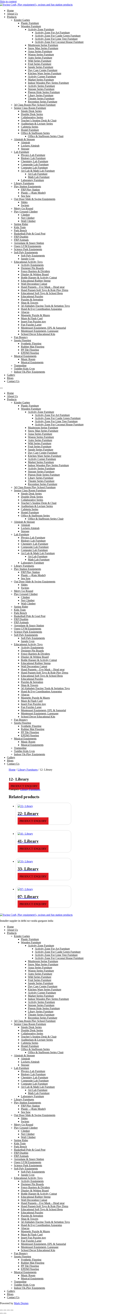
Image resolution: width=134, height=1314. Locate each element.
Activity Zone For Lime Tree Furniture (56, 38)
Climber (25, 214)
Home (10, 10)
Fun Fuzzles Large (31, 324)
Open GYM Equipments (27, 246)
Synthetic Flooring (31, 343)
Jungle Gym (27, 258)
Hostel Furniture (30, 129)
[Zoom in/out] (1, 1310)
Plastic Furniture (30, 23)
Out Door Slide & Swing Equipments (34, 199)
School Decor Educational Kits (38, 334)
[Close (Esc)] (11, 1310)
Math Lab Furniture (39, 177)
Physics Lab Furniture (33, 155)
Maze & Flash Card (32, 318)
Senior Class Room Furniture (30, 107)
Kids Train (20, 227)
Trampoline (20, 365)
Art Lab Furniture (37, 173)
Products (12, 16)
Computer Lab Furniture (34, 167)
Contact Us (13, 381)
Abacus (25, 312)
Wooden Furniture (31, 26)
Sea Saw (26, 195)
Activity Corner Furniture (42, 76)
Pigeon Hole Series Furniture (44, 92)
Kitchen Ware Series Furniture (44, 73)
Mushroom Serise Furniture (43, 45)
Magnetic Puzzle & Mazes (35, 315)
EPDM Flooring (30, 352)
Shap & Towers (29, 302)
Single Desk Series (31, 111)
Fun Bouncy (21, 337)
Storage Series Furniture (41, 89)
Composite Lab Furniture (35, 164)
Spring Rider (21, 224)
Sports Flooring (22, 340)
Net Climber (28, 217)
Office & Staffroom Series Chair (46, 136)
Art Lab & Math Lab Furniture (38, 170)
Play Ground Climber (26, 211)
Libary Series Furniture (40, 95)
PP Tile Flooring (30, 349)
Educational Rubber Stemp (36, 280)
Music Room (28, 359)
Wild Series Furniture (39, 60)
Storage (25, 148)
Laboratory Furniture (32, 180)
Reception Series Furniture (42, 101)
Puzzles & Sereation (32, 299)
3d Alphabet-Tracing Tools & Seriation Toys (45, 305)
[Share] (8, 1310)
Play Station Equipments (27, 186)
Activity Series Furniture (41, 85)
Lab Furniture (21, 151)
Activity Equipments (32, 264)
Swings (25, 205)
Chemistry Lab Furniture (34, 161)
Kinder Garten (22, 19)
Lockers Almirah (30, 145)
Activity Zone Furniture (41, 29)
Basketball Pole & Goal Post (29, 233)
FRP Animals (21, 239)
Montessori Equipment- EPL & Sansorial (43, 327)
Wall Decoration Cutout (34, 283)
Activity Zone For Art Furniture (52, 32)
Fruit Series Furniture (39, 63)
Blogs (10, 378)
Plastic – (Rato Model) (33, 192)
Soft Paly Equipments (26, 252)
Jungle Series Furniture (40, 67)
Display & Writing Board (35, 274)
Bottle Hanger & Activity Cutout (39, 277)
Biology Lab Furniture (33, 158)
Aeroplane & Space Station (29, 243)
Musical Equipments (25, 356)
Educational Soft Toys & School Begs (42, 293)
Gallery (11, 374)
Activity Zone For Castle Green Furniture (58, 35)
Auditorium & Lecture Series (37, 123)
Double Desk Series (32, 114)
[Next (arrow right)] (4, 1313)
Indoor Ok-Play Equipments (29, 371)
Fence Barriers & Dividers (35, 271)
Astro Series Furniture (40, 57)
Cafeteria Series (29, 126)
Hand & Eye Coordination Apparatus (41, 308)
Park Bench (20, 230)
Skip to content (8, 1)
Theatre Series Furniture (41, 98)
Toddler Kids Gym (24, 368)
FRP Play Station (30, 189)
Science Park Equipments (28, 249)
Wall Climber (28, 221)
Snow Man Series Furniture (43, 48)
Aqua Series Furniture (40, 51)
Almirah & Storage (24, 139)
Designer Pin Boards (32, 268)
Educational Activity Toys (28, 261)
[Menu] (1, 388)
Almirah (25, 142)
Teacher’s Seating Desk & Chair (39, 120)
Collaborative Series (32, 117)
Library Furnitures (24, 183)
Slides (24, 202)
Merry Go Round (23, 208)
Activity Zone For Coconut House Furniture (59, 41)
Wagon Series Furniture (41, 54)
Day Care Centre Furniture (42, 70)
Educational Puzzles (32, 296)
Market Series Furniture (41, 79)
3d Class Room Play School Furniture (35, 104)
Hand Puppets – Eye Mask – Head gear (43, 286)
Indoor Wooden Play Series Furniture (48, 82)
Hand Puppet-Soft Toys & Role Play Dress (44, 290)
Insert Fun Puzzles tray (33, 321)
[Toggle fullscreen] (4, 1310)
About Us (12, 13)
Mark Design (21, 1303)
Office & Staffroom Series (35, 133)
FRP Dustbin (21, 236)
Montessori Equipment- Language (39, 330)
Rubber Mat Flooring (32, 346)
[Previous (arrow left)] (1, 1313)
